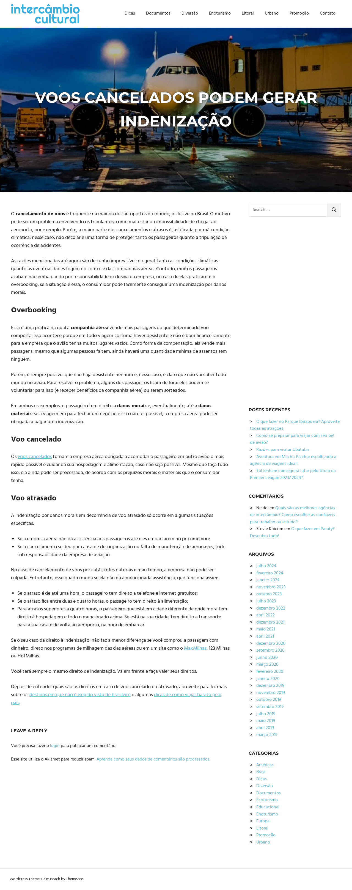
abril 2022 (265, 615)
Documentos (158, 13)
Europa (263, 821)
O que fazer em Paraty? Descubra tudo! (292, 532)
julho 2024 (266, 566)
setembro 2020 (270, 650)
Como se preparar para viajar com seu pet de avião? (292, 439)
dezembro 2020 (270, 643)
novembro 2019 (270, 692)
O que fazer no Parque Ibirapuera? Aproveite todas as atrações (295, 425)
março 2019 (266, 735)
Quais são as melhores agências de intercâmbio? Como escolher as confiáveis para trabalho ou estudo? (292, 515)
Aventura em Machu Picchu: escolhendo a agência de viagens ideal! (293, 460)
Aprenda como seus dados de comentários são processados (153, 759)
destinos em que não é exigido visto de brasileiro (80, 695)
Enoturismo (220, 13)
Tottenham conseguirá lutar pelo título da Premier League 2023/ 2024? (293, 474)
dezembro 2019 (270, 685)
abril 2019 (265, 728)
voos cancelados (35, 457)
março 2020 (267, 664)
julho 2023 (266, 601)
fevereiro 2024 (269, 573)
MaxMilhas (195, 648)
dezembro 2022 (270, 608)
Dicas (130, 13)
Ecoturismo (267, 800)
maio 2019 (265, 720)
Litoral (248, 13)
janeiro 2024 (268, 580)
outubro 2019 (268, 699)
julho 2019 (265, 714)
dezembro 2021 (270, 622)
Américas (265, 765)
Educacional (267, 807)
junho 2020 (267, 657)
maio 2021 (265, 629)
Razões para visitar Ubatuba (282, 449)
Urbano (272, 13)
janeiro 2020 (268, 678)
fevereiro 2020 (269, 671)
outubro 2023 (269, 594)
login (55, 746)
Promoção (299, 13)
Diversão (190, 13)
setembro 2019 (270, 706)
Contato (328, 13)
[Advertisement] (290, 310)
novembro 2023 (270, 587)
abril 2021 (265, 636)
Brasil (261, 772)
